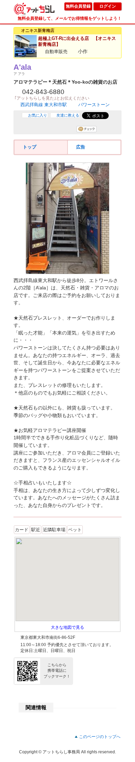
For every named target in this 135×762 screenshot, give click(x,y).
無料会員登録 (78, 6)
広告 (80, 147)
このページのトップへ (99, 737)
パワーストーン (94, 104)
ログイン (107, 6)
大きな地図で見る (67, 627)
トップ (29, 147)
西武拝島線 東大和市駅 (43, 104)
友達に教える (67, 115)
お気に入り (37, 115)
